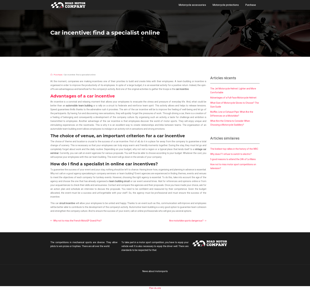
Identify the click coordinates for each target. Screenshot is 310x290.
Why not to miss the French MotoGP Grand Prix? (77, 220)
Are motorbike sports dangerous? (186, 220)
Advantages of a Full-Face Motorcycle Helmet (233, 97)
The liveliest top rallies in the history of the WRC (234, 149)
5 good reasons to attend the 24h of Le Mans (233, 159)
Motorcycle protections (225, 4)
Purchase (250, 4)
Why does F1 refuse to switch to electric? (231, 154)
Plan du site (155, 288)
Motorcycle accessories (192, 4)
